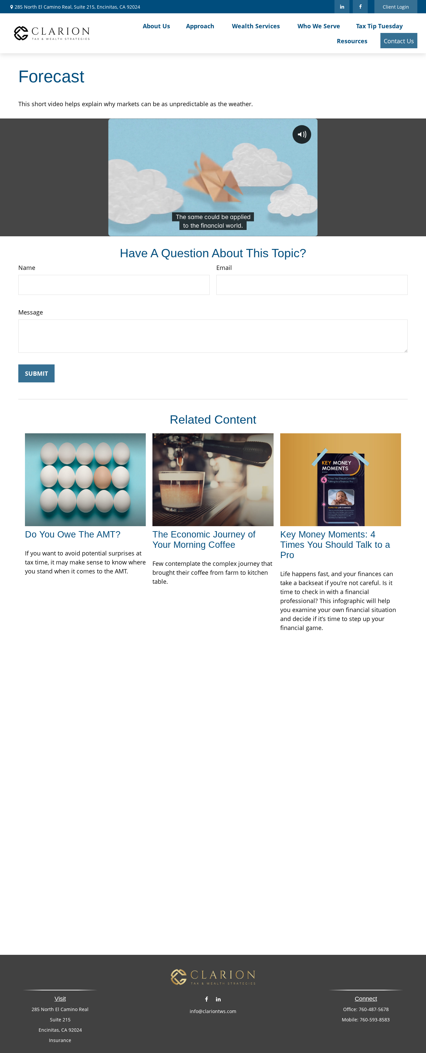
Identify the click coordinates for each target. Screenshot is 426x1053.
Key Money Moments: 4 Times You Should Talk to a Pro (335, 544)
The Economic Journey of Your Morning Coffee (204, 539)
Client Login (396, 7)
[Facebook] (360, 6)
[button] (156, 25)
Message (30, 312)
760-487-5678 (374, 1009)
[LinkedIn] (341, 6)
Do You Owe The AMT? (72, 534)
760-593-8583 (375, 1019)
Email (224, 268)
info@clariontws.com (213, 1011)
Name (26, 268)
